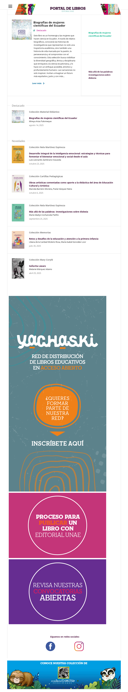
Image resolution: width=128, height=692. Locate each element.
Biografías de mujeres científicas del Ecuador (100, 34)
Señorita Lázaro (37, 265)
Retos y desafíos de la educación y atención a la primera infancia (63, 238)
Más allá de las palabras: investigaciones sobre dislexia (101, 74)
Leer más (36, 83)
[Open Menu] (10, 6)
